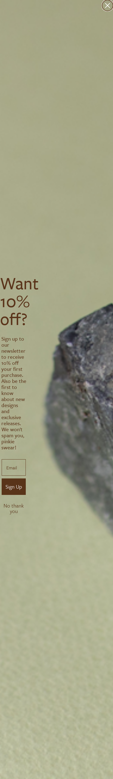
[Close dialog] (107, 5)
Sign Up (13, 486)
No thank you (14, 506)
